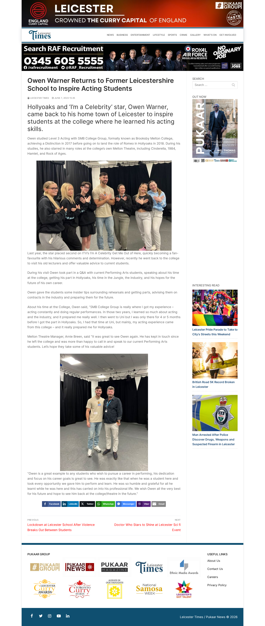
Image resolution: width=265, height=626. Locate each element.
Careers (212, 577)
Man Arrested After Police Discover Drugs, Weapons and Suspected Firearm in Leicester (213, 439)
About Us (213, 560)
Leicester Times (39, 98)
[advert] (132, 26)
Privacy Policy (217, 585)
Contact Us (215, 569)
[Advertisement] (215, 223)
